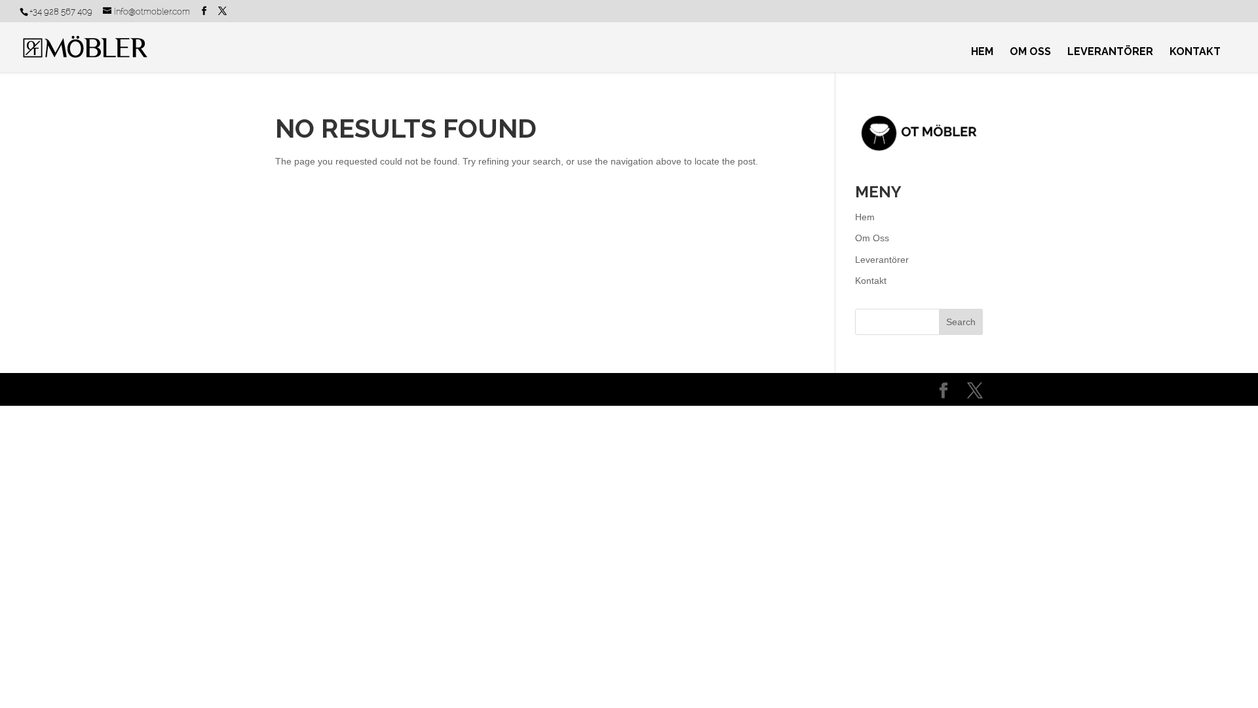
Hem (982, 52)
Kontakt (1195, 52)
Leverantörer (1110, 52)
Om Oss (1030, 52)
